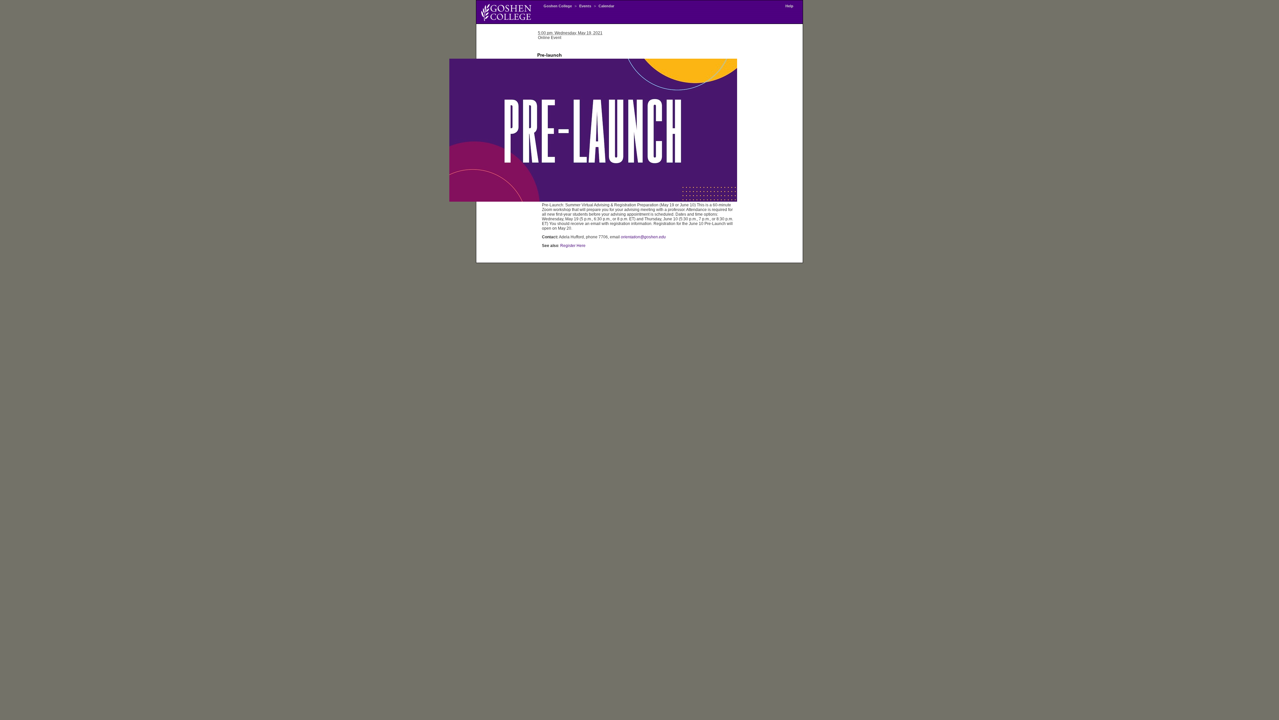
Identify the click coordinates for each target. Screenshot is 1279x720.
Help (789, 6)
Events (585, 6)
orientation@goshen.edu (643, 237)
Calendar (606, 6)
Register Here (573, 245)
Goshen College (558, 6)
